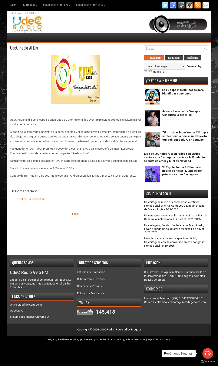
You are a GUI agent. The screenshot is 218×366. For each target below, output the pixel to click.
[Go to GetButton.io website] (208, 361)
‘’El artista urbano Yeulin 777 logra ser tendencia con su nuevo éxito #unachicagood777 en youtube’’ (185, 136)
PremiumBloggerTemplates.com (127, 339)
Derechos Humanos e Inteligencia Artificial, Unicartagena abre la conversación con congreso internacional (174, 242)
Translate (158, 71)
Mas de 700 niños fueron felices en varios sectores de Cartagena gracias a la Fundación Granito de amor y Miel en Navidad (175, 157)
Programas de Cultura (24, 13)
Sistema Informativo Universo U (29, 316)
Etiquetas (174, 57)
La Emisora (30, 5)
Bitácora (192, 57)
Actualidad (154, 57)
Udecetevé (16, 310)
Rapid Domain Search (160, 339)
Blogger (136, 329)
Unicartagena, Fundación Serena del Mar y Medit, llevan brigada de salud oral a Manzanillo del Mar (174, 227)
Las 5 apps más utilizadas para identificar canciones (183, 91)
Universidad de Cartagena (26, 304)
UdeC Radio (106, 329)
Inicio (13, 5)
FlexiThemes (65, 339)
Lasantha (101, 339)
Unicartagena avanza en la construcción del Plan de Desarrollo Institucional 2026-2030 (175, 217)
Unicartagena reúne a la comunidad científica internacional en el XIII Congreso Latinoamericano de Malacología (174, 205)
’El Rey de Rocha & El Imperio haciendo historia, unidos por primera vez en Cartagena (182, 171)
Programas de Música (56, 5)
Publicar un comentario (31, 199)
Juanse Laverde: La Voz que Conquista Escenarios (181, 113)
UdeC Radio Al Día (24, 47)
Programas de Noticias (90, 5)
